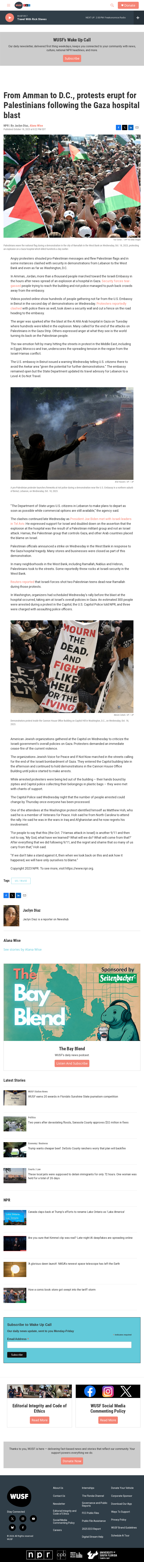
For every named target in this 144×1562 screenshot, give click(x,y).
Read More (40, 1420)
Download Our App (121, 1504)
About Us (58, 1488)
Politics (32, 1117)
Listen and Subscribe (72, 1063)
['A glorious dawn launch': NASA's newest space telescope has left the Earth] (15, 1269)
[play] (9, 18)
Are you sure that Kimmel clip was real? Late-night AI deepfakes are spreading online (80, 1237)
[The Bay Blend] (72, 1002)
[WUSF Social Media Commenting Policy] (108, 1391)
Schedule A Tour (120, 1535)
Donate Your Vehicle (122, 1488)
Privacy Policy (118, 1519)
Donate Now (72, 1461)
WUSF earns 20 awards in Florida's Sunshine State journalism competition (73, 1096)
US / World (21, 880)
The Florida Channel (93, 1496)
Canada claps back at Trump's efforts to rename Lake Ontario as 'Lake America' (76, 1212)
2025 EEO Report (91, 1529)
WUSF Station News (38, 1091)
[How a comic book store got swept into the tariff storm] (15, 1295)
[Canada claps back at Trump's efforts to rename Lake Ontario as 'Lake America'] (15, 1217)
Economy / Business (38, 1143)
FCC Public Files (90, 1513)
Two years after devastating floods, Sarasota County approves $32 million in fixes (78, 1122)
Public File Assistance (94, 1521)
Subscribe (72, 58)
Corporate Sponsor (121, 1496)
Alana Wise (36, 125)
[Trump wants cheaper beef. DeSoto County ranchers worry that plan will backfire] (15, 1149)
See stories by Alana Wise (23, 949)
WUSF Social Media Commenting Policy (108, 1408)
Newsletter (59, 1504)
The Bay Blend (72, 1048)
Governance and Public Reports (94, 1504)
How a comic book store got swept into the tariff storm (62, 1289)
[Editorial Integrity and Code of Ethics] (39, 1391)
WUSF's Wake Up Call (72, 39)
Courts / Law (34, 1169)
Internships (88, 1488)
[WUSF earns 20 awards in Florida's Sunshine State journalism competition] (15, 1097)
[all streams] (139, 18)
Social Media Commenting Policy (64, 1521)
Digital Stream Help (92, 1537)
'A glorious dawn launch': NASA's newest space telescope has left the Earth (74, 1263)
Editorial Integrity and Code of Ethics (39, 1408)
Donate (129, 5)
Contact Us (59, 1496)
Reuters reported (22, 582)
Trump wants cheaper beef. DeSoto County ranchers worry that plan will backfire (77, 1148)
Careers (57, 1530)
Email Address (18, 1339)
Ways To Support (120, 1512)
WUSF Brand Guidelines (124, 1527)
